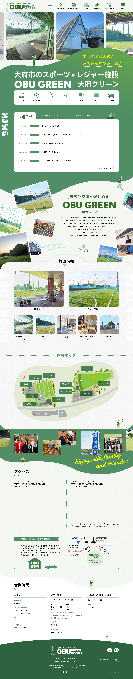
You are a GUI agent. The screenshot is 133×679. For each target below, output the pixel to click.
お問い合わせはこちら (106, 660)
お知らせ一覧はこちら (104, 168)
